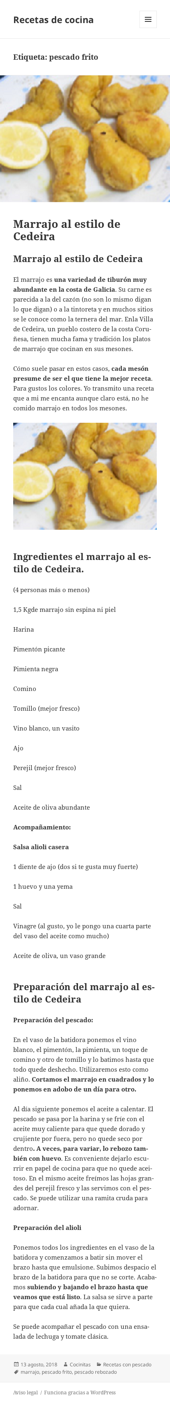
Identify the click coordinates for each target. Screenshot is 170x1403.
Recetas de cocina (53, 19)
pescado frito (57, 1371)
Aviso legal (25, 1392)
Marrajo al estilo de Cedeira (66, 230)
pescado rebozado (95, 1371)
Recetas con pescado (127, 1364)
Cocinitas (80, 1364)
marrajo (30, 1371)
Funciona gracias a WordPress (80, 1392)
